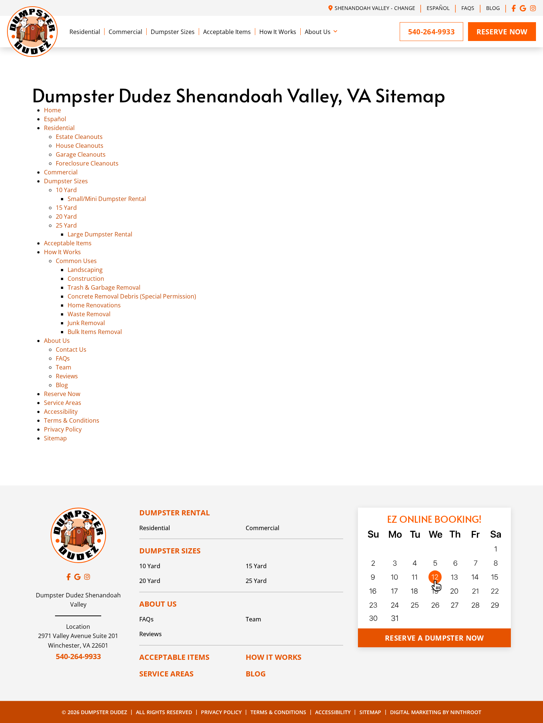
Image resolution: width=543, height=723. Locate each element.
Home (52, 110)
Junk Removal (86, 323)
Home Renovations (94, 305)
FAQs (467, 7)
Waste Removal (89, 314)
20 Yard (66, 216)
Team (63, 367)
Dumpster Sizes (173, 32)
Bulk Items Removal (95, 332)
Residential (84, 32)
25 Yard (66, 225)
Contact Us (71, 349)
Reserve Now (502, 31)
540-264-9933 (78, 656)
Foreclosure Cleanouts (87, 163)
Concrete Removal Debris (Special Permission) (132, 296)
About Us (318, 32)
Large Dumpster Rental (100, 234)
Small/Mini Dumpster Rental (107, 199)
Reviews (67, 376)
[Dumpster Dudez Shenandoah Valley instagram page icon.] (533, 8)
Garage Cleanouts (81, 154)
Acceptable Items (227, 32)
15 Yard (66, 208)
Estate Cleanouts (79, 137)
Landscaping (85, 270)
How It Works (277, 32)
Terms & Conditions (71, 420)
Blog (493, 7)
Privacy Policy (63, 429)
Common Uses (76, 261)
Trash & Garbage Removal (104, 287)
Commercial (125, 32)
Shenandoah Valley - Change (375, 7)
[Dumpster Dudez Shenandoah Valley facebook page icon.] (514, 8)
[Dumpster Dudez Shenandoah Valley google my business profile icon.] (523, 8)
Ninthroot (465, 712)
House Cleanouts (79, 145)
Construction (86, 278)
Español (438, 7)
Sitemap (55, 438)
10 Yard (66, 190)
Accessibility (61, 411)
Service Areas (62, 403)
